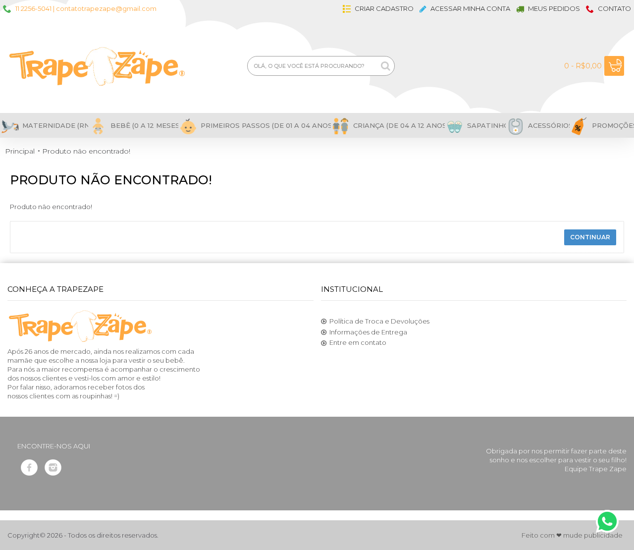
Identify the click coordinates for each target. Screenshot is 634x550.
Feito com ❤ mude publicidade (572, 535)
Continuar (590, 237)
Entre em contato (357, 342)
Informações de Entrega (368, 332)
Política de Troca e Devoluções (379, 321)
